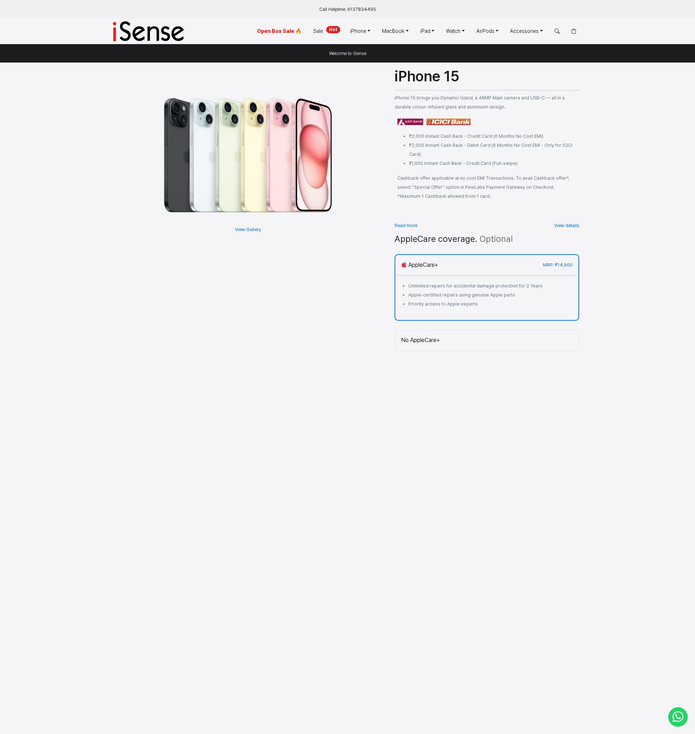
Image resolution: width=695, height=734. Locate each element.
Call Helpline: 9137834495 (347, 9)
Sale (325, 30)
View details (566, 225)
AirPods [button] (485, 31)
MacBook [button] (393, 31)
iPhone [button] (358, 31)
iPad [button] (425, 31)
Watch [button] (453, 31)
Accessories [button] (524, 31)
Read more (406, 225)
